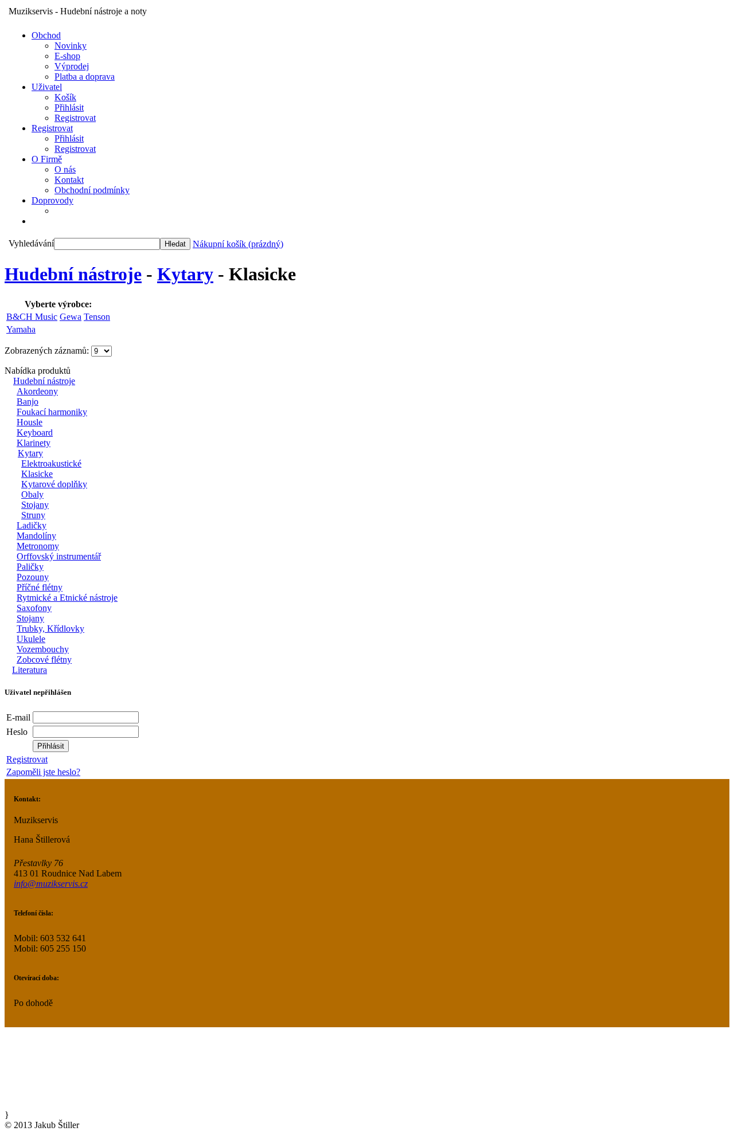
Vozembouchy (43, 649)
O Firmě (47, 159)
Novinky (70, 45)
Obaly (32, 494)
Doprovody (52, 200)
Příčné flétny (40, 587)
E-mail (18, 717)
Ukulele (31, 639)
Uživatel (47, 87)
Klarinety (33, 443)
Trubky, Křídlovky (50, 628)
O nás (65, 169)
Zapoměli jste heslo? (43, 772)
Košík (65, 97)
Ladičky (31, 525)
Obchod (46, 35)
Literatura (29, 670)
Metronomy (38, 546)
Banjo (27, 401)
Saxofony (34, 608)
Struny (33, 515)
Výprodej (71, 66)
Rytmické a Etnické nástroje (67, 597)
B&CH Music (31, 317)
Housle (29, 422)
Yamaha (21, 329)
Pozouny (33, 577)
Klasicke (37, 474)
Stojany (35, 505)
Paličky (30, 567)
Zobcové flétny (44, 659)
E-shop (67, 56)
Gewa (70, 317)
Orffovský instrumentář (59, 556)
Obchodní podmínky (92, 190)
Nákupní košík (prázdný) (238, 244)
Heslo (17, 732)
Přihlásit (69, 107)
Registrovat (75, 118)
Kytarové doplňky (54, 484)
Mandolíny (36, 536)
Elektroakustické (51, 463)
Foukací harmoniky (52, 412)
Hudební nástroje (73, 274)
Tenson (97, 317)
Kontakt (69, 180)
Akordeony (37, 391)
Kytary (185, 274)
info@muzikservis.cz (51, 884)
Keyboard (35, 432)
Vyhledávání (31, 243)
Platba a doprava (84, 76)
